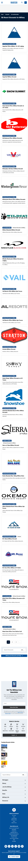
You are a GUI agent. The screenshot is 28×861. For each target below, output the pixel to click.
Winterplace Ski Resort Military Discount (12, 168)
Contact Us (14, 831)
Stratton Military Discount (8, 349)
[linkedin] (19, 846)
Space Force (14, 822)
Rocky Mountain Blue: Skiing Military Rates (13, 476)
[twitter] (15, 846)
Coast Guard (14, 818)
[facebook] (9, 846)
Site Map (14, 841)
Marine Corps (14, 819)
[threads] (22, 846)
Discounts (7, 14)
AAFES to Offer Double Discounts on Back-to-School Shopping (4, 766)
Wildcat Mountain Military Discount (11, 230)
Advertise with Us (14, 832)
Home (2, 14)
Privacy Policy (8, 713)
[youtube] (5, 846)
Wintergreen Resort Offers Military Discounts (13, 199)
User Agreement (14, 835)
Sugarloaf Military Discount (9, 77)
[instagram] (12, 846)
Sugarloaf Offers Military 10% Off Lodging (13, 46)
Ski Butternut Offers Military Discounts (12, 138)
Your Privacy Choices (14, 838)
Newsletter (14, 829)
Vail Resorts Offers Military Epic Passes (12, 320)
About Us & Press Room (14, 828)
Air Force (14, 815)
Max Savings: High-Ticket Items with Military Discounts (4, 750)
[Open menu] (2, 2)
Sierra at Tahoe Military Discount (10, 445)
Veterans (19, 536)
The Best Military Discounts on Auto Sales (3, 758)
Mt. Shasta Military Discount (9, 539)
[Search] (22, 2)
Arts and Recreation (15, 14)
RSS (14, 839)
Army (14, 816)
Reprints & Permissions (14, 834)
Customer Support (15, 856)
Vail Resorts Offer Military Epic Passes (12, 291)
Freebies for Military (7, 440)
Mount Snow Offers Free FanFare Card (12, 631)
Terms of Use (20, 712)
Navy (14, 821)
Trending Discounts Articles (7, 742)
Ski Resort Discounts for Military (9, 44)
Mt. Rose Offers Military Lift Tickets (11, 567)
